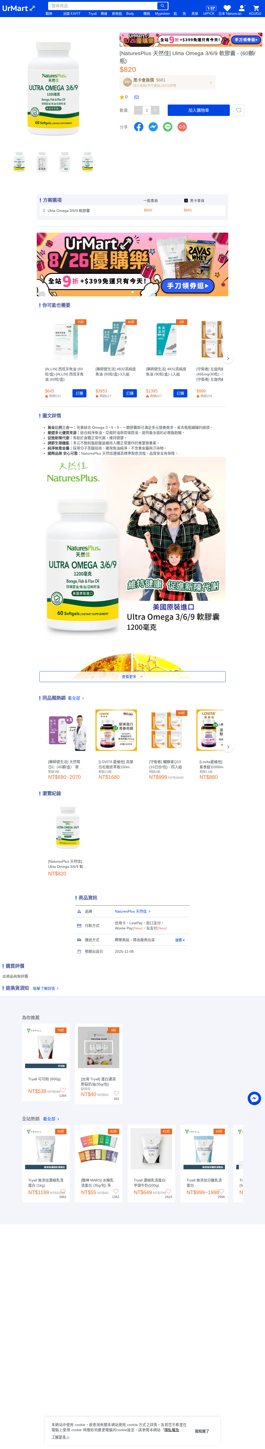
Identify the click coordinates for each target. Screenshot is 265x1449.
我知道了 (202, 1431)
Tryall (93, 14)
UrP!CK (209, 14)
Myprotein (162, 14)
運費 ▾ (180, 940)
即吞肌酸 (117, 16)
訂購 (79, 393)
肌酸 (175, 16)
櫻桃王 (146, 16)
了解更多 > (60, 1437)
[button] (19, 162)
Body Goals (130, 16)
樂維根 (104, 16)
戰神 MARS (50, 16)
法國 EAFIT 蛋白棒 (71, 16)
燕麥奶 (195, 16)
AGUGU (255, 14)
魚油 (184, 16)
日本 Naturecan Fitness (229, 16)
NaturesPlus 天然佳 (131, 911)
